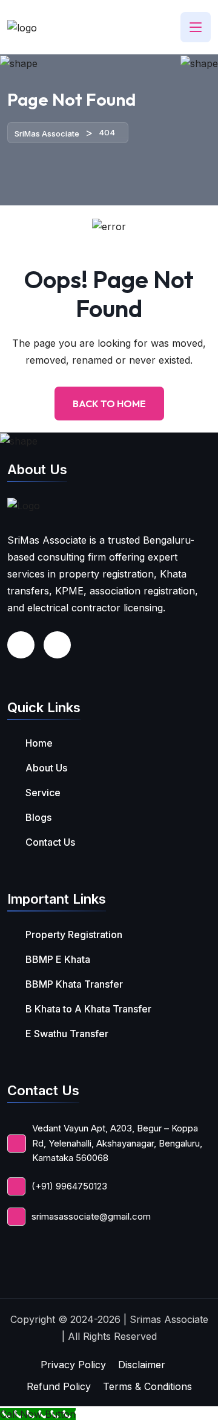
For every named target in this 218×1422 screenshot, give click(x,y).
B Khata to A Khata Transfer (88, 1009)
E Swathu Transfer (66, 1034)
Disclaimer (141, 1365)
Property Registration (73, 934)
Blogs (38, 817)
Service (43, 793)
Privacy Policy (73, 1365)
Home (39, 743)
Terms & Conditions (147, 1386)
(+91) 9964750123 (69, 1186)
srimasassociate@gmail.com (91, 1216)
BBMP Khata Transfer (74, 984)
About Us (46, 768)
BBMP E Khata (57, 959)
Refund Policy (59, 1386)
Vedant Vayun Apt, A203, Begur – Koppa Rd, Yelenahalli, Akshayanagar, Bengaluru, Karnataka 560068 (117, 1142)
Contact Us (50, 842)
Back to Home (109, 403)
